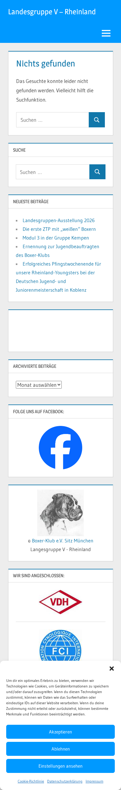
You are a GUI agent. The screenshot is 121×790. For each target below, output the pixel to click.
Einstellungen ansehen (60, 766)
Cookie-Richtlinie (31, 781)
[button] (112, 668)
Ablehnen (61, 749)
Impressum (94, 781)
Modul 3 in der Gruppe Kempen (56, 238)
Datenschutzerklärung (65, 781)
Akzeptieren (60, 732)
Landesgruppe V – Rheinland (52, 11)
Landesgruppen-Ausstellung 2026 (59, 220)
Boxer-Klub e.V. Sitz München (62, 540)
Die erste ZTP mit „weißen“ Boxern (59, 229)
